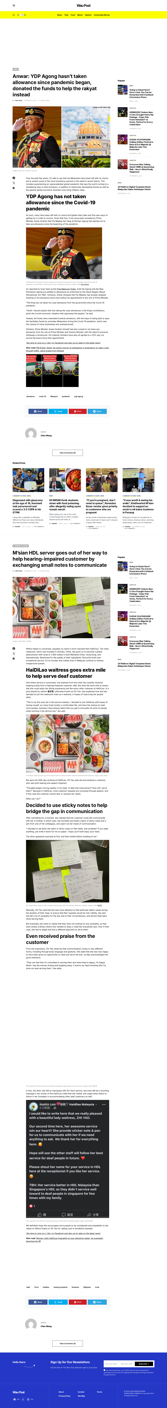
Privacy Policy (64, 1396)
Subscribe (143, 1364)
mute (97, 1287)
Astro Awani (85, 284)
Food (36, 1287)
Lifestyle (132, 108)
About (61, 1392)
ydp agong (78, 396)
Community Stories (19, 496)
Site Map (81, 1396)
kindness (75, 1287)
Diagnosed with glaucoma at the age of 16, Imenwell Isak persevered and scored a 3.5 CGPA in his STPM (28, 506)
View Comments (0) (68, 453)
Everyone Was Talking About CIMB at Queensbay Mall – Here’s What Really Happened (141, 168)
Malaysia (53, 396)
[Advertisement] (83, 42)
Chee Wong (46, 435)
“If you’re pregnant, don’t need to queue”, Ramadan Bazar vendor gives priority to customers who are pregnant (101, 506)
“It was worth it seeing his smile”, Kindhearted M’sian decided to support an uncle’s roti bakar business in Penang (138, 506)
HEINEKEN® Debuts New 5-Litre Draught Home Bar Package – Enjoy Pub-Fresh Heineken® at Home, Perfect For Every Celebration (141, 118)
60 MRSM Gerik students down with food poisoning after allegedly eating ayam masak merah (65, 505)
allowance (30, 396)
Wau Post (83, 5)
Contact (81, 1392)
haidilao (46, 1287)
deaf (28, 1287)
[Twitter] (23, 1399)
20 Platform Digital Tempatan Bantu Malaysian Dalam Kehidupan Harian (134, 188)
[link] (51, 691)
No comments (39, 526)
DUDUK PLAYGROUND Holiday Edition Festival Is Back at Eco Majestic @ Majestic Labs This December (141, 144)
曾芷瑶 (99, 905)
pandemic (66, 396)
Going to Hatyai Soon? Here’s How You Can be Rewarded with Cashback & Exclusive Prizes (141, 93)
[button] (14, 5)
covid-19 (42, 396)
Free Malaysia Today (66, 289)
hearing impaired (60, 1287)
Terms (99, 1392)
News (15, 69)
